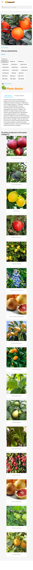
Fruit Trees (4, 47)
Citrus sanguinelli (16, 501)
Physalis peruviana (16, 396)
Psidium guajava (16, 422)
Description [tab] (8, 95)
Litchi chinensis (16, 475)
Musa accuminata (16, 448)
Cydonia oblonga (16, 264)
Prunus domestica (17, 184)
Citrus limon (16, 211)
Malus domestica (16, 237)
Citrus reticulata (16, 369)
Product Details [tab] (19, 95)
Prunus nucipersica (16, 158)
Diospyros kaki (16, 554)
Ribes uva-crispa (16, 528)
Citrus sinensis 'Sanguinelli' (16, 316)
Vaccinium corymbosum (16, 290)
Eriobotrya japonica (16, 343)
